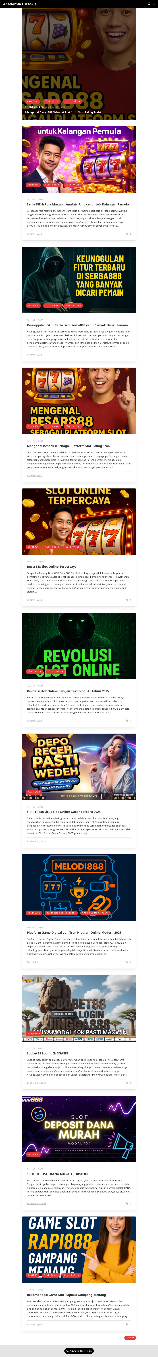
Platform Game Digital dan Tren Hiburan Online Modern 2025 (74, 932)
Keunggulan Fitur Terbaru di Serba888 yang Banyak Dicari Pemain (77, 325)
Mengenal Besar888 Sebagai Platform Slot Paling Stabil (69, 446)
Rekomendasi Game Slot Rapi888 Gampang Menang (66, 1295)
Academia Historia (20, 4)
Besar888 (33, 426)
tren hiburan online (95, 913)
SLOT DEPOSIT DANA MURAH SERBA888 (57, 1174)
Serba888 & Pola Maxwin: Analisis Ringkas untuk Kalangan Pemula (70, 112)
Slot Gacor (52, 101)
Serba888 (32, 101)
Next (128, 1337)
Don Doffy (32, 962)
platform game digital (61, 913)
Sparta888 (34, 792)
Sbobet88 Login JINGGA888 (47, 1053)
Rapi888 (32, 1275)
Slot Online (72, 101)
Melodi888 (34, 913)
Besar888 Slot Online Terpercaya (52, 566)
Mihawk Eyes (37, 107)
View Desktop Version (81, 1351)
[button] (154, 4)
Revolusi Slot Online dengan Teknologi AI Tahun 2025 (68, 691)
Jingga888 (34, 1033)
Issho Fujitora (36, 841)
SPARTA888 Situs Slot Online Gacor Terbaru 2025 (63, 812)
